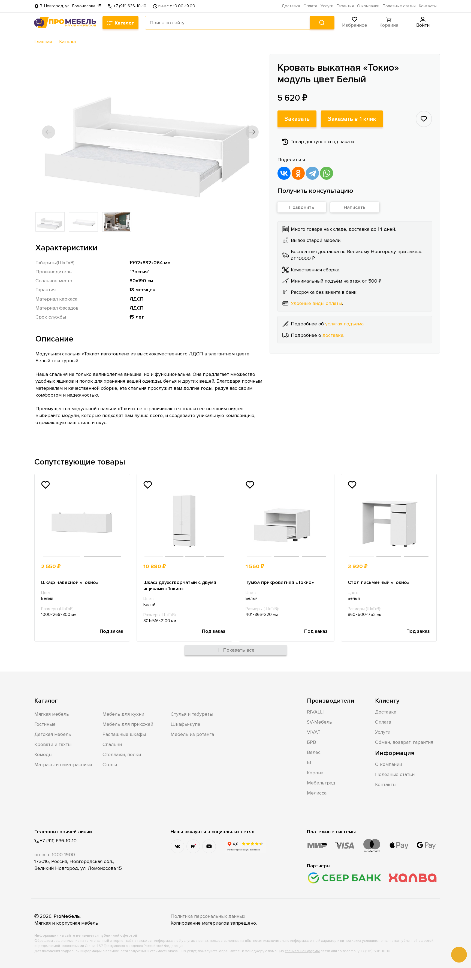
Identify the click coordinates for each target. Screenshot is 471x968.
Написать (355, 207)
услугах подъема (344, 324)
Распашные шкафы (124, 734)
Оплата (310, 6)
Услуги (327, 6)
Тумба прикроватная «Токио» (280, 582)
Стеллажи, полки (121, 754)
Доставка (291, 6)
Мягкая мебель (51, 714)
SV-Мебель (319, 722)
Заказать (297, 118)
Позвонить (301, 207)
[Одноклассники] (298, 173)
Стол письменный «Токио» (378, 582)
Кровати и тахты (52, 744)
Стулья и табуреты (192, 714)
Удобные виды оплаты (316, 303)
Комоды (43, 754)
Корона (315, 773)
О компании (368, 6)
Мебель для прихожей (127, 724)
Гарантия (345, 6)
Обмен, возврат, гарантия (404, 742)
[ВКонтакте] (284, 173)
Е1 (309, 762)
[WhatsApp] (326, 173)
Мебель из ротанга (192, 734)
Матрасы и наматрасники (63, 765)
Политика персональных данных (208, 916)
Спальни (112, 744)
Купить (103, 567)
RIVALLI (315, 712)
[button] (48, 132)
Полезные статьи (399, 6)
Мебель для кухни (123, 714)
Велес (314, 752)
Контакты (428, 6)
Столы (109, 765)
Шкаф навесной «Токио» (69, 582)
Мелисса (317, 793)
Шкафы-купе (185, 724)
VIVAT (314, 732)
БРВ (311, 742)
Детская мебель (52, 734)
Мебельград (321, 783)
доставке (332, 335)
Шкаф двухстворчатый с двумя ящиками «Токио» (179, 585)
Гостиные (45, 724)
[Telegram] (312, 173)
